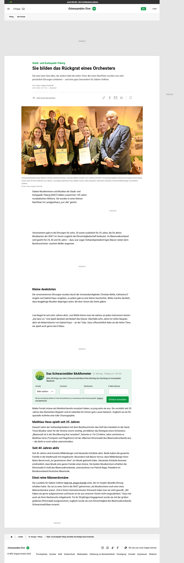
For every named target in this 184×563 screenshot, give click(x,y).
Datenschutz (69, 554)
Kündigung (121, 554)
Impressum (142, 554)
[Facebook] (118, 548)
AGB (60, 554)
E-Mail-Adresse (114, 386)
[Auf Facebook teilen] (109, 97)
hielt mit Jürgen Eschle (75, 483)
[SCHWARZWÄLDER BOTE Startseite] (82, 9)
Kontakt (131, 554)
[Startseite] (11, 537)
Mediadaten (82, 554)
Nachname (88, 386)
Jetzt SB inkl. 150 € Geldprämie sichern (82, 2)
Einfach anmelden (118, 399)
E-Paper (17, 9)
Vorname (63, 386)
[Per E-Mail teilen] (115, 97)
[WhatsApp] (108, 548)
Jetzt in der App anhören (45, 98)
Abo (143, 9)
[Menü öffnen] (8, 8)
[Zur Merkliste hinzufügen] (130, 97)
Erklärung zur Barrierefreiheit (102, 554)
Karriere (52, 554)
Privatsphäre (41, 554)
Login (154, 9)
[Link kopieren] (103, 97)
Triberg (11, 17)
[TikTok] (113, 548)
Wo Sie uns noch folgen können (143, 548)
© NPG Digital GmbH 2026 (19, 554)
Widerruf (153, 554)
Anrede (38, 386)
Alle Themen (21, 17)
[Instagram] (103, 548)
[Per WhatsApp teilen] (121, 97)
